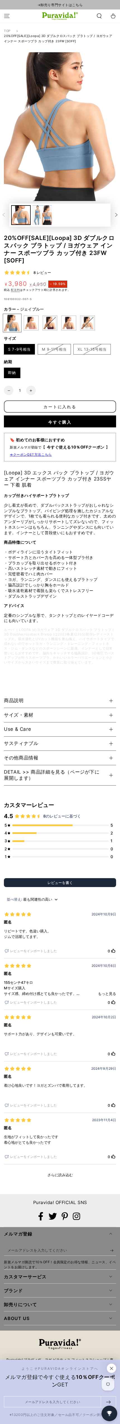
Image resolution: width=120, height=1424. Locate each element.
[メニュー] (7, 16)
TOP (7, 31)
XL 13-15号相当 (92, 349)
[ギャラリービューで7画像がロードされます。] (42, 215)
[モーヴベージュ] (69, 323)
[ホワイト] (87, 323)
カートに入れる (60, 406)
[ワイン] (50, 323)
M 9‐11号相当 (54, 349)
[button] (99, 16)
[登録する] (113, 1250)
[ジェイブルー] (12, 323)
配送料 (15, 289)
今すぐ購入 (60, 422)
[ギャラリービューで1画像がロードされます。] (21, 215)
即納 (12, 372)
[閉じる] (111, 1368)
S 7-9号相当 (19, 349)
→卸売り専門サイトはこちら (60, 5)
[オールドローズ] (31, 323)
